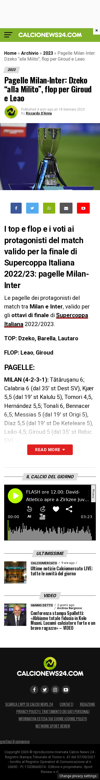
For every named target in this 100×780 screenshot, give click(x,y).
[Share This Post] (49, 208)
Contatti (66, 704)
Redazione (87, 704)
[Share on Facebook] (16, 208)
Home (10, 53)
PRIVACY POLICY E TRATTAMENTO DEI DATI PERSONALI (52, 711)
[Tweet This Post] (32, 208)
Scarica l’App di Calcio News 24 (29, 704)
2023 (48, 53)
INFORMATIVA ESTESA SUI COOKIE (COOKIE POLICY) (53, 718)
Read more (47, 449)
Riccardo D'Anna (39, 113)
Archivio (30, 53)
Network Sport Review (53, 726)
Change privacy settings (78, 776)
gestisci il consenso (14, 741)
